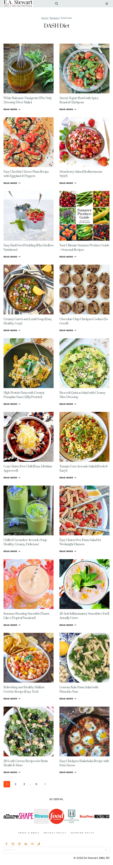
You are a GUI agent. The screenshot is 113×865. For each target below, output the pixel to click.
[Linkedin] (26, 844)
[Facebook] (6, 844)
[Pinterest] (19, 844)
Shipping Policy (83, 833)
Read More (12, 109)
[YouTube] (32, 844)
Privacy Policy (55, 833)
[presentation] (29, 68)
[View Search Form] (56, 3)
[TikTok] (39, 844)
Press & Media (29, 833)
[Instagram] (13, 844)
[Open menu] (106, 3)
